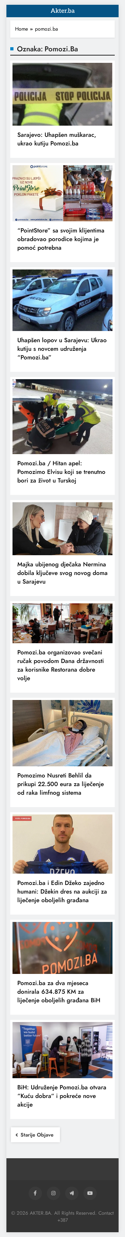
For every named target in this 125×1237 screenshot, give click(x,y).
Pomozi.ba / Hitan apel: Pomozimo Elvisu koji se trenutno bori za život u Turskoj (61, 472)
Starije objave (37, 1134)
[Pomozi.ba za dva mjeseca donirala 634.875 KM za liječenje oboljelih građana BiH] (63, 948)
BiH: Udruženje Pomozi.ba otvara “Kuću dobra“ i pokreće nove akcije (61, 1096)
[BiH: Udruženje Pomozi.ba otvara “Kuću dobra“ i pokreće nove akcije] (63, 1050)
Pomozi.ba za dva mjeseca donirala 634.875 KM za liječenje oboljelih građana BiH (58, 992)
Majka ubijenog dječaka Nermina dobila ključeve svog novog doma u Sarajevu (62, 573)
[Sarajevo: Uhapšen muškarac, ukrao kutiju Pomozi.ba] (63, 94)
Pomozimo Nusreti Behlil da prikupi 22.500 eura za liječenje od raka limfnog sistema (60, 784)
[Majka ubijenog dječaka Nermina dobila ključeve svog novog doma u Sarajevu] (63, 529)
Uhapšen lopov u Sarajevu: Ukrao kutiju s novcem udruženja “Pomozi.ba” (62, 349)
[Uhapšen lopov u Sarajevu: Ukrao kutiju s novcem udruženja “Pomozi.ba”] (63, 300)
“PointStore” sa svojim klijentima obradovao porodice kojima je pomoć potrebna (60, 239)
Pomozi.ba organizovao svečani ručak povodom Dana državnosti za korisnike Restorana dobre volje (60, 665)
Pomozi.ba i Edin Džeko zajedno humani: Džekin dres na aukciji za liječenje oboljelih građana (62, 891)
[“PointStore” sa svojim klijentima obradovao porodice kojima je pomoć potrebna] (63, 193)
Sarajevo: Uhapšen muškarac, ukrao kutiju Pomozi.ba (56, 139)
